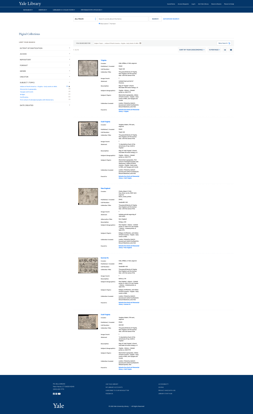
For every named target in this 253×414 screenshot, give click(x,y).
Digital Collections (29, 34)
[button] (155, 18)
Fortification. (24, 97)
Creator (24, 77)
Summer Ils (105, 258)
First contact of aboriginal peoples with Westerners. (37, 100)
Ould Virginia (105, 122)
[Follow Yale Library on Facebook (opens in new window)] (54, 394)
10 (214, 50)
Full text (113, 23)
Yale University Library (35, 3)
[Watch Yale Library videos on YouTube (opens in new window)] (59, 394)
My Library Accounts (114, 387)
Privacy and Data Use (166, 390)
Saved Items (171, 4)
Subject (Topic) (27, 82)
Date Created (26, 105)
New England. (105, 188)
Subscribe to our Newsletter (117, 390)
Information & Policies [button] (91, 10)
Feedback (109, 393)
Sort (191, 50)
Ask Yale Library (203, 4)
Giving (161, 387)
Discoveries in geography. (28, 89)
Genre (23, 71)
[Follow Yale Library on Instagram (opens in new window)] (56, 394)
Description (104, 23)
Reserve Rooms (216, 4)
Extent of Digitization (31, 48)
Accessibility (163, 384)
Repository (25, 59)
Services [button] (42, 10)
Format (24, 65)
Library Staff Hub (165, 393)
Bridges (22, 94)
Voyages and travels (26, 92)
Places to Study (229, 4)
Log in (193, 4)
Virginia (103, 60)
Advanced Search (171, 19)
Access (23, 54)
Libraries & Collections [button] (63, 10)
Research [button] (27, 10)
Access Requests (183, 4)
